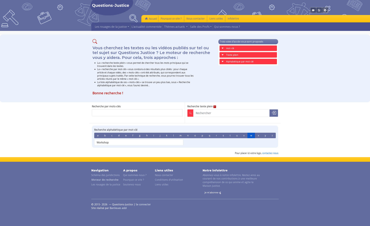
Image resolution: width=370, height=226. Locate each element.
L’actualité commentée (147, 27)
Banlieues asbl (118, 208)
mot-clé (230, 48)
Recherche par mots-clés (106, 106)
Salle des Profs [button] (199, 27)
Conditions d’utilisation (169, 179)
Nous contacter (195, 18)
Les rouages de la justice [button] (111, 27)
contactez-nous (270, 153)
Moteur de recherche (105, 179)
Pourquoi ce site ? (171, 18)
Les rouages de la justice (105, 184)
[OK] (273, 113)
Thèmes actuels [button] (174, 27)
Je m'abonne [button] (212, 192)
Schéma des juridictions (105, 175)
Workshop (103, 142)
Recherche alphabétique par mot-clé (115, 129)
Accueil (153, 18)
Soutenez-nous (132, 184)
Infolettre (233, 18)
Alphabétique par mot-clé (240, 61)
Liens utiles (216, 18)
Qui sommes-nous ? (227, 27)
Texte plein (232, 54)
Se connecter (143, 204)
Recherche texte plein (200, 106)
